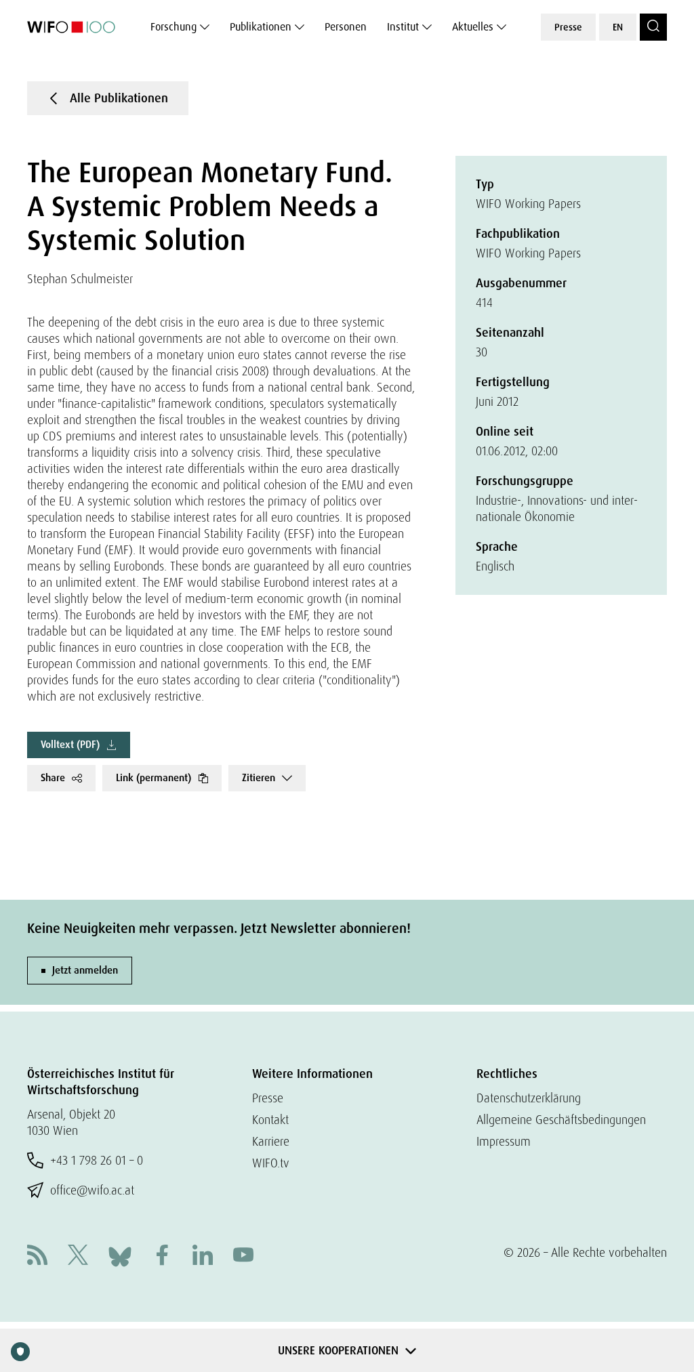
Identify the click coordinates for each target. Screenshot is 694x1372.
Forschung (173, 27)
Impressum (503, 1141)
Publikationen (260, 27)
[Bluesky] (119, 1255)
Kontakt (270, 1119)
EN (618, 27)
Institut (403, 27)
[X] (78, 1256)
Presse (568, 27)
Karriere (270, 1141)
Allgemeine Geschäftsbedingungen (561, 1119)
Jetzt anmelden (85, 970)
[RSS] (37, 1256)
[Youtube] (243, 1256)
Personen (346, 27)
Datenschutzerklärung (528, 1098)
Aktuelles (472, 27)
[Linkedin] (202, 1256)
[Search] (653, 27)
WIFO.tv (270, 1163)
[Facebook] (162, 1256)
